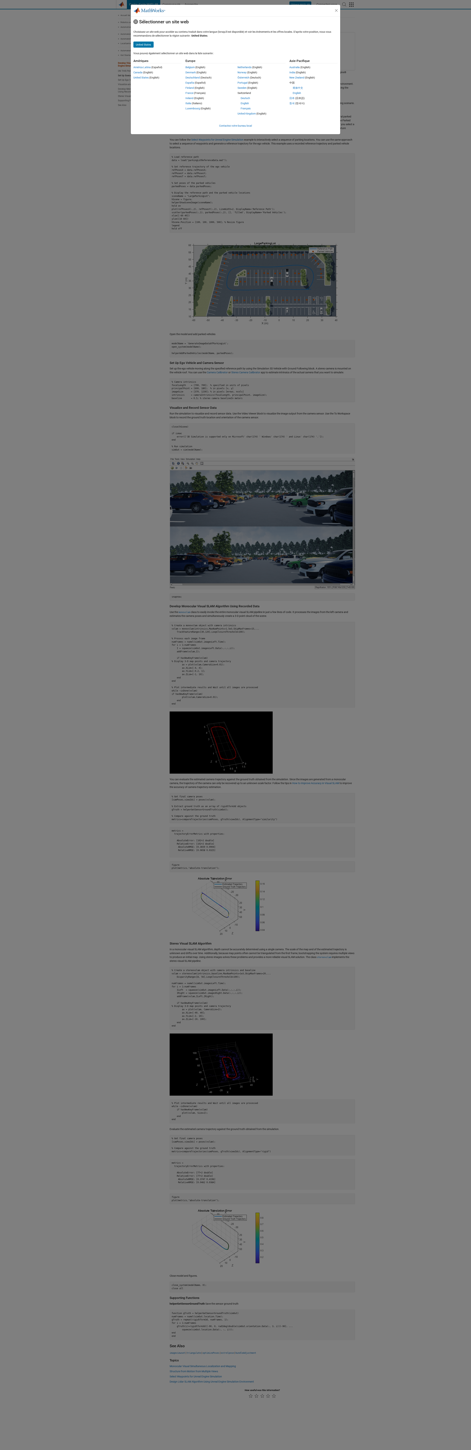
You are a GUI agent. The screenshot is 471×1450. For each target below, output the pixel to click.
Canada (137, 72)
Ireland (189, 98)
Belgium (190, 67)
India (292, 72)
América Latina (142, 67)
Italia (188, 103)
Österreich (243, 77)
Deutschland (192, 77)
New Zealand (296, 77)
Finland (189, 87)
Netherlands (245, 67)
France (189, 93)
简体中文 (298, 87)
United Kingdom (247, 113)
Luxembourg (192, 108)
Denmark (190, 72)
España (189, 82)
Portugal (242, 82)
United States (141, 77)
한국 (292, 103)
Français (246, 108)
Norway (242, 72)
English (245, 103)
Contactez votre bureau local (235, 125)
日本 (292, 98)
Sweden (242, 87)
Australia (294, 67)
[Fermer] (336, 10)
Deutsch (245, 98)
